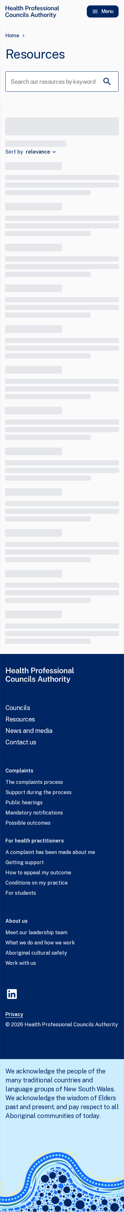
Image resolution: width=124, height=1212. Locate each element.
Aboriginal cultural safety (36, 953)
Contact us (20, 742)
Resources (20, 719)
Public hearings (24, 803)
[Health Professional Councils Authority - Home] (32, 11)
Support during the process (38, 792)
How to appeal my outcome (38, 873)
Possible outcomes (28, 823)
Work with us (20, 963)
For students (20, 893)
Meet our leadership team (36, 932)
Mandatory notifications (34, 813)
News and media (28, 731)
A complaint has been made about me (50, 852)
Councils (17, 708)
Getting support (24, 862)
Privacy (14, 1014)
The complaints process (34, 782)
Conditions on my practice (36, 883)
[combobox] (41, 152)
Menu (107, 11)
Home (12, 35)
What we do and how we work (40, 943)
